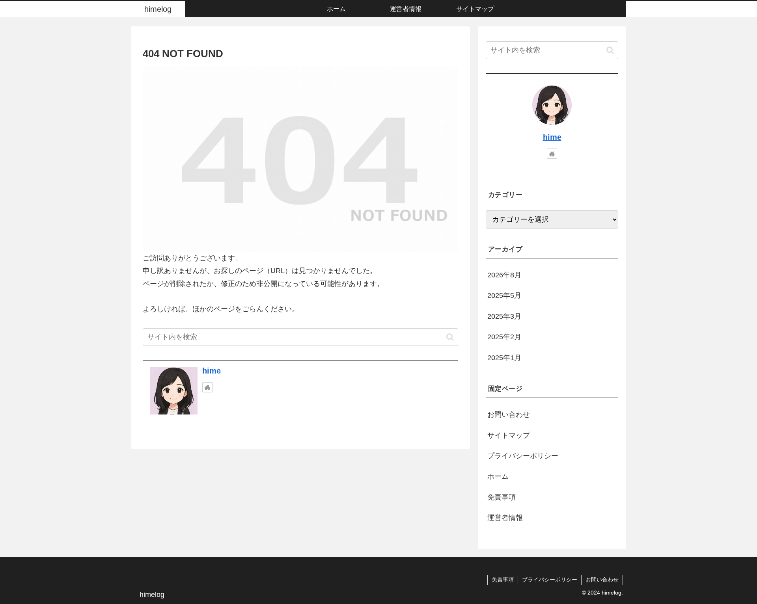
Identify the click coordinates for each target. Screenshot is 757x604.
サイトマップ (508, 435)
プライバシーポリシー (522, 456)
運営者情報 (505, 518)
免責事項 (501, 497)
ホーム (498, 476)
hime (211, 370)
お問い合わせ (508, 414)
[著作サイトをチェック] (207, 387)
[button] (450, 337)
